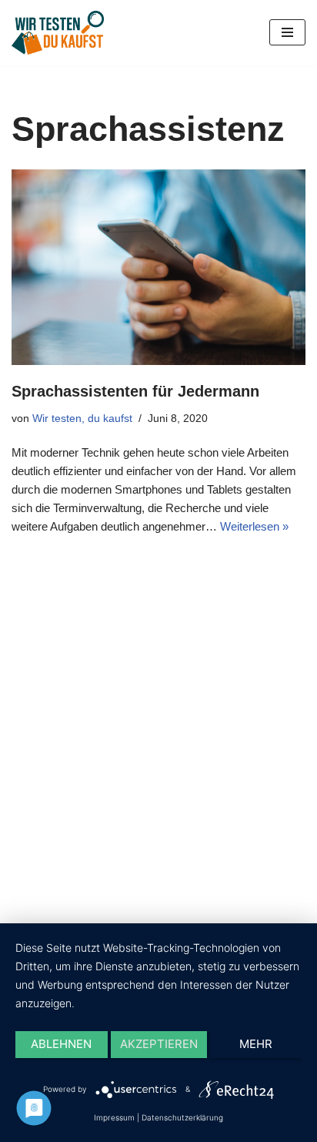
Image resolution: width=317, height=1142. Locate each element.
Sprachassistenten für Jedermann (135, 391)
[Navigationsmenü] (287, 32)
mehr (255, 1044)
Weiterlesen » (254, 526)
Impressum (114, 1117)
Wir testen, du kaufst (82, 418)
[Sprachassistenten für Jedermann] (158, 267)
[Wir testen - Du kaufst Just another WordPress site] (58, 33)
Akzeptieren (159, 1044)
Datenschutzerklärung (182, 1117)
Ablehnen (61, 1044)
